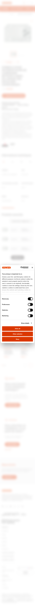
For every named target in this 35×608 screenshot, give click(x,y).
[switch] (30, 304)
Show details (25, 323)
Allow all (17, 328)
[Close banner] (32, 267)
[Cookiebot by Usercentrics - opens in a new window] (21, 267)
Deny (17, 339)
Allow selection (17, 334)
